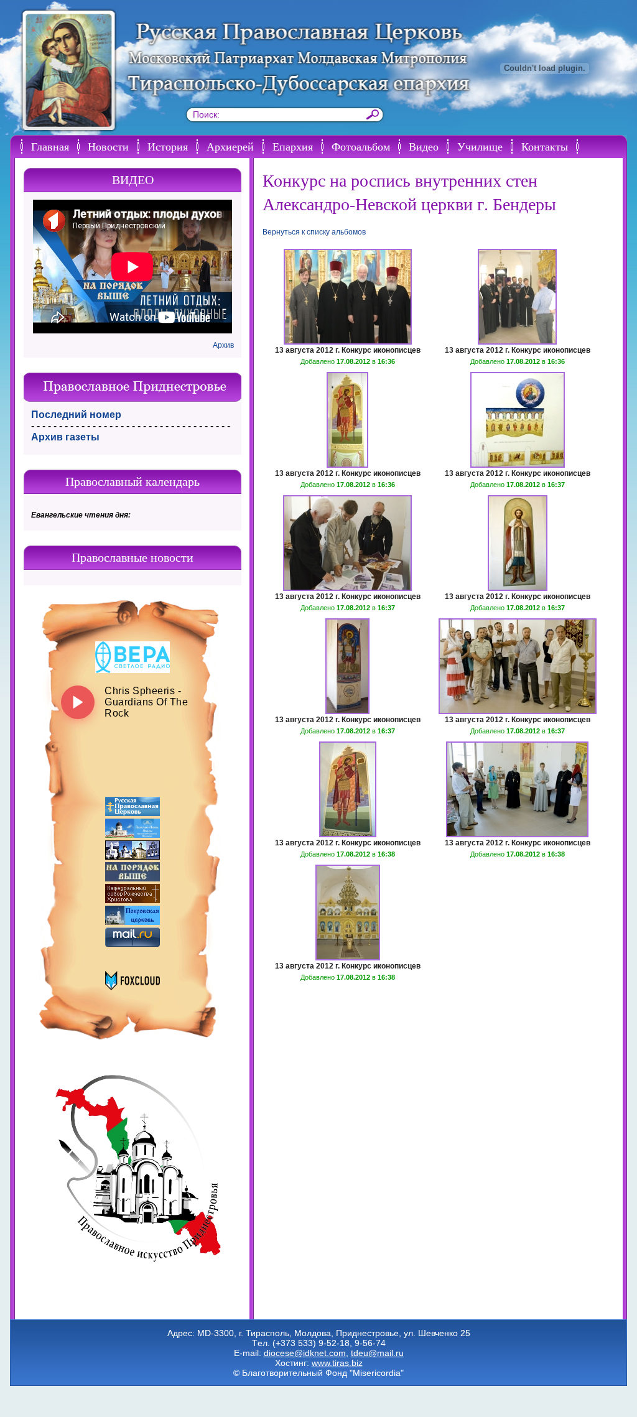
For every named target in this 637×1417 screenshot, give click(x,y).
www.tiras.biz (337, 1363)
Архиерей (230, 146)
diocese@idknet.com (305, 1353)
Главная (50, 146)
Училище (480, 146)
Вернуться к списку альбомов (314, 232)
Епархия (292, 146)
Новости (108, 146)
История (167, 146)
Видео (424, 146)
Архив (223, 345)
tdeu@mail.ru (377, 1353)
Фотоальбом (361, 146)
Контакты (544, 146)
